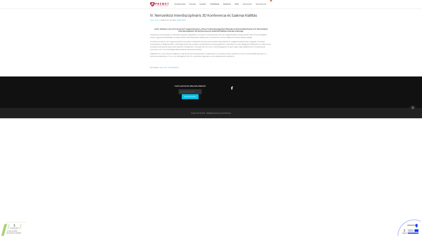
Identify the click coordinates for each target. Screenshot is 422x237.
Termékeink (214, 4)
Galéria (202, 4)
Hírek (237, 4)
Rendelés (227, 4)
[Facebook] (232, 88)
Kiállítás (163, 67)
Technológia (180, 4)
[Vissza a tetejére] (413, 108)
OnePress (210, 113)
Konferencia (173, 67)
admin (179, 20)
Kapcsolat (247, 4)
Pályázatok (261, 4)
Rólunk (192, 4)
